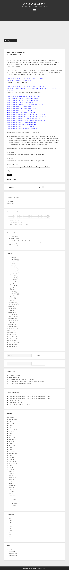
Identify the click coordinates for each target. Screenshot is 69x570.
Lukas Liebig (11, 216)
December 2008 (12, 342)
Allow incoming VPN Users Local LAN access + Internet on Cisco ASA (26, 243)
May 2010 (11, 322)
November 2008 (12, 344)
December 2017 (12, 270)
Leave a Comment (13, 179)
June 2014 (11, 298)
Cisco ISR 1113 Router (14, 237)
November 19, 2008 (16, 54)
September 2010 (12, 320)
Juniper (10, 526)
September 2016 (12, 282)
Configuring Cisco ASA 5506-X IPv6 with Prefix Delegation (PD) (33, 216)
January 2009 (12, 340)
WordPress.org (12, 555)
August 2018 (11, 261)
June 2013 (11, 308)
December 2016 (12, 278)
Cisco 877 (11, 522)
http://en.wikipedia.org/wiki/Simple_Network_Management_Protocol (28, 167)
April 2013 (11, 312)
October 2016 (12, 280)
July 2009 (11, 330)
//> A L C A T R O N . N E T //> (34, 4)
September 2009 (12, 328)
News (10, 532)
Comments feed (12, 553)
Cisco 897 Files (15, 220)
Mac (9, 528)
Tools (10, 536)
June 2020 (11, 257)
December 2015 (12, 286)
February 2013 (12, 316)
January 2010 (12, 324)
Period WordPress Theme (29, 568)
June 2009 (11, 332)
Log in (10, 549)
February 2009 (12, 338)
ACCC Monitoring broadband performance (19, 245)
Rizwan (10, 222)
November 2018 (12, 259)
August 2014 (11, 296)
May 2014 (11, 300)
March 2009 (11, 336)
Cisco (10, 520)
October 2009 (12, 326)
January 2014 (12, 302)
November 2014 (12, 294)
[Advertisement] (34, 26)
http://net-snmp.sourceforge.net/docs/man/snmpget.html (25, 161)
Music (10, 530)
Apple (9, 518)
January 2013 (12, 318)
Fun (9, 524)
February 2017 (12, 276)
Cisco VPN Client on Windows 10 (21, 224)
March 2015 (11, 292)
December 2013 (12, 304)
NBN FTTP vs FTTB (13, 239)
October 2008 (12, 346)
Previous (11, 187)
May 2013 (11, 310)
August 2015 (11, 288)
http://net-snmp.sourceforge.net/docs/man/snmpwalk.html (25, 155)
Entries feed (11, 551)
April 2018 (11, 266)
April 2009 (11, 334)
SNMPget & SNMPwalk (16, 52)
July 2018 (11, 263)
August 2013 (11, 306)
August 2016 (11, 284)
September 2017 (12, 272)
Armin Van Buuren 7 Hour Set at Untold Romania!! (21, 241)
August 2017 (11, 274)
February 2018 (12, 268)
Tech (9, 534)
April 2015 (11, 290)
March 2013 (11, 314)
